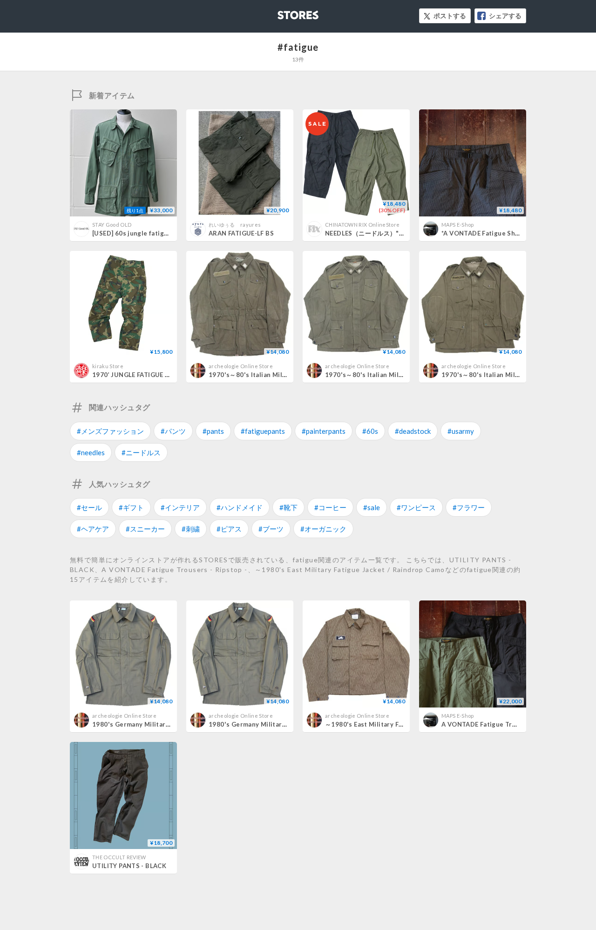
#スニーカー (145, 529)
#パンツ (173, 431)
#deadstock (413, 431)
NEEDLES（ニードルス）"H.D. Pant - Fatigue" (392, 233)
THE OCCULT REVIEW (119, 857)
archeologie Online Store (241, 366)
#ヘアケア (93, 529)
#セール (89, 507)
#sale (371, 507)
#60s (370, 431)
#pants (213, 431)
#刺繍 (191, 529)
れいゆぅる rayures (235, 225)
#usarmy (460, 431)
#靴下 (288, 507)
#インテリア (180, 507)
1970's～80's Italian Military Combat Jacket (276, 374)
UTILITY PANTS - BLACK (129, 865)
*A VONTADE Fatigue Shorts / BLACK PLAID (508, 233)
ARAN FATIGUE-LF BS (241, 233)
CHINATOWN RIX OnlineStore (362, 225)
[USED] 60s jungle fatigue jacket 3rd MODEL (160, 233)
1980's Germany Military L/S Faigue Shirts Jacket (168, 724)
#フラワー (469, 507)
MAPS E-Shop (457, 225)
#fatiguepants (263, 431)
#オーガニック (323, 529)
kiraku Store (107, 366)
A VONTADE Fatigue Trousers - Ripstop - (504, 724)
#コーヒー (330, 507)
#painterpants (323, 431)
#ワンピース (416, 507)
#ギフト (131, 507)
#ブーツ (271, 529)
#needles (91, 452)
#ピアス (229, 529)
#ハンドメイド (240, 507)
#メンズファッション (110, 431)
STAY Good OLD (111, 225)
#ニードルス (141, 452)
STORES (282, 12)
